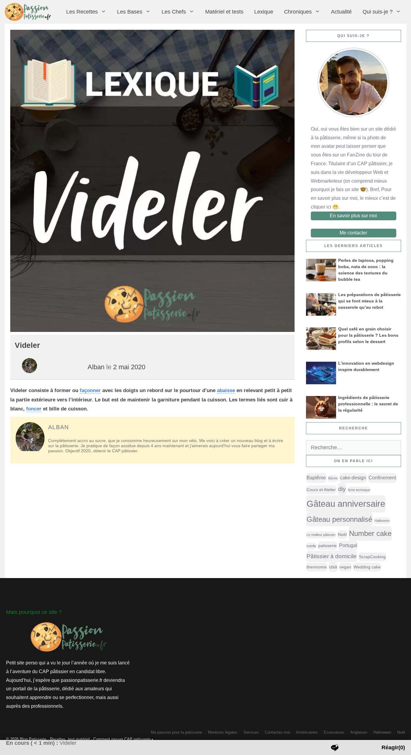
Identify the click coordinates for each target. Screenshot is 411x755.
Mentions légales (222, 732)
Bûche (333, 478)
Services (251, 732)
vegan (345, 567)
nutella (311, 546)
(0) (393, 747)
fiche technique (359, 490)
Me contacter (353, 232)
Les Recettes (82, 12)
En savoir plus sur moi (353, 215)
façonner (90, 390)
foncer (34, 409)
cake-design (353, 477)
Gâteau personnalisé (339, 519)
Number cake (370, 533)
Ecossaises (334, 732)
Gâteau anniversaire (346, 504)
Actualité (341, 12)
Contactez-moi (277, 732)
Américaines (307, 732)
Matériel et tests (224, 12)
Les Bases (129, 12)
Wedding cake (367, 567)
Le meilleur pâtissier (321, 535)
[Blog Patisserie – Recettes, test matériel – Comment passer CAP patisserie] (29, 12)
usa (333, 566)
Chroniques (298, 12)
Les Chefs (174, 12)
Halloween (382, 520)
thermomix (317, 567)
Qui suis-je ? (378, 12)
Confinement (382, 477)
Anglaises (358, 732)
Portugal (348, 545)
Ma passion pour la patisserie (176, 732)
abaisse (226, 390)
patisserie (327, 545)
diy (342, 489)
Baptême (316, 477)
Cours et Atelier (321, 489)
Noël (342, 534)
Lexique (263, 12)
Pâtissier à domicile (332, 556)
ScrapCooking (372, 556)
